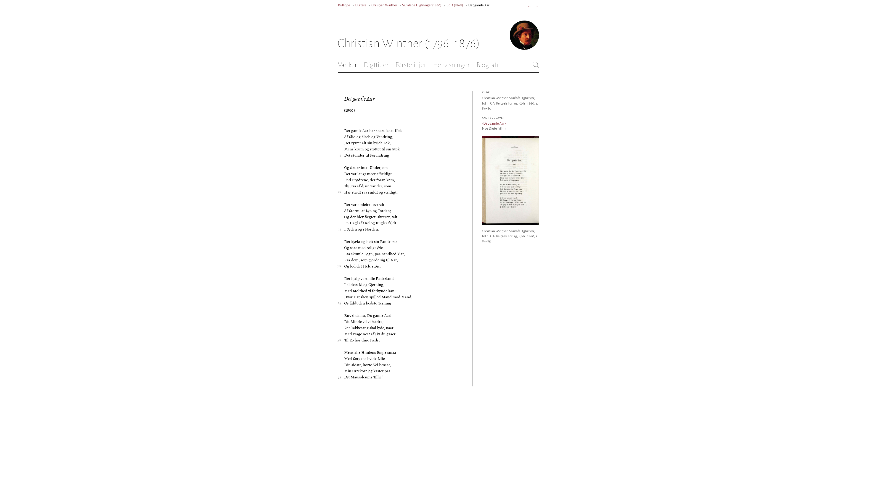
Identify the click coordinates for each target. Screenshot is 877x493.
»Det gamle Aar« (494, 123)
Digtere (360, 5)
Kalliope (344, 5)
